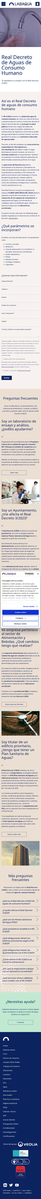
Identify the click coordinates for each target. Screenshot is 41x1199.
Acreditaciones (9, 1128)
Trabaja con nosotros (11, 1066)
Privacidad (6, 1193)
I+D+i (5, 1054)
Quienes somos (9, 1050)
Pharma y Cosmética (11, 1099)
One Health (7, 1095)
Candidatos (28, 1193)
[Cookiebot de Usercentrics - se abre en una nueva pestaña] (25, 574)
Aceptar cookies (20, 612)
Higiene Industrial (10, 1103)
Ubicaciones (7, 1070)
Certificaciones (9, 1136)
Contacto (6, 1074)
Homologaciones (9, 1132)
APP (4, 1115)
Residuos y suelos (10, 1091)
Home (5, 1046)
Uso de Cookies (17, 1193)
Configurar (19, 618)
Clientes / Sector (9, 1111)
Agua (5, 1087)
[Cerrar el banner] (38, 574)
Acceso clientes (9, 1120)
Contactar (20, 1022)
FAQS (5, 1107)
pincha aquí (13, 218)
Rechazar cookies (20, 624)
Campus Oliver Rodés (11, 1062)
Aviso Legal (26, 1190)
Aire (4, 1083)
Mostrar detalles (29, 606)
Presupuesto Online (10, 1124)
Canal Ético (16, 1190)
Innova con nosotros (11, 1058)
